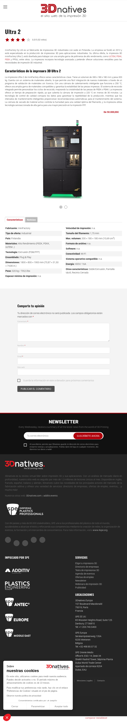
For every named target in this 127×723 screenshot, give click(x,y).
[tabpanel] (63, 160)
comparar (90, 718)
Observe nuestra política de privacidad (24, 696)
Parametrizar (38, 706)
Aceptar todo (61, 706)
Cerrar (14, 706)
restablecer (101, 718)
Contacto (101, 681)
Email (20, 356)
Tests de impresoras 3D (87, 570)
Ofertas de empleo (84, 577)
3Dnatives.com (33, 495)
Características (15, 219)
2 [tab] (65, 207)
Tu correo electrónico (37, 435)
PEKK (119, 56)
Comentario (22, 321)
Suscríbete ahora (88, 435)
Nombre (21, 346)
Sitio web (21, 367)
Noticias (31, 219)
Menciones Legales (85, 681)
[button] (7, 717)
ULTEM (112, 56)
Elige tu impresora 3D (86, 563)
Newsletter (80, 580)
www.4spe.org (100, 530)
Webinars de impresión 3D (88, 584)
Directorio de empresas (87, 566)
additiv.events (50, 495)
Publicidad (80, 587)
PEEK (7, 59)
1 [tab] (60, 207)
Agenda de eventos (85, 573)
